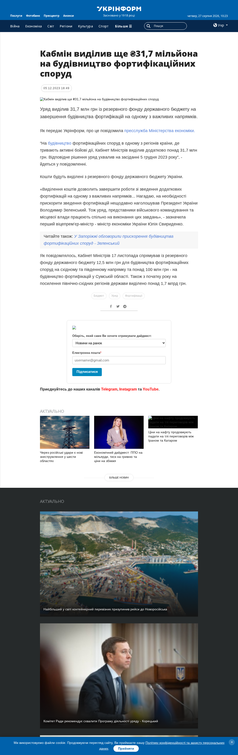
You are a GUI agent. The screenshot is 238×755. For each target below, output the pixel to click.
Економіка (33, 26)
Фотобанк (33, 16)
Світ (50, 26)
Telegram (109, 389)
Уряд (114, 295)
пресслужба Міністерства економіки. (159, 130)
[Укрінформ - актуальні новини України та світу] (119, 8)
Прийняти (126, 748)
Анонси (68, 16)
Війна (15, 26)
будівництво (59, 143)
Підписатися (87, 372)
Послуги (16, 16)
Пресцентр (52, 16)
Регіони (66, 26)
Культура (85, 26)
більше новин (119, 477)
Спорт (104, 26)
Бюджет (99, 295)
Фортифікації (133, 295)
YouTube (151, 389)
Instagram (128, 389)
